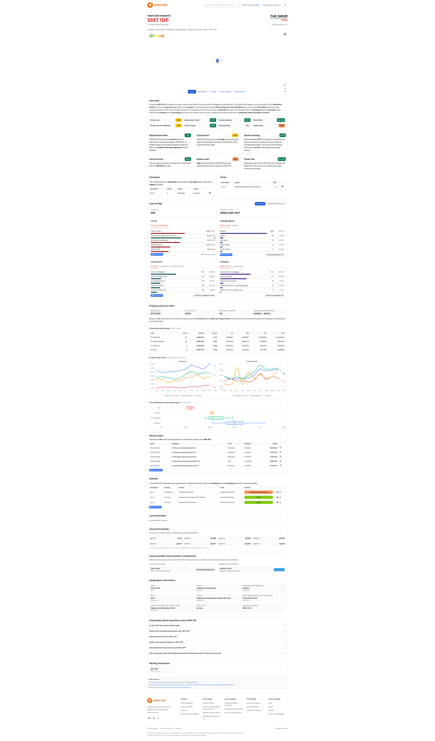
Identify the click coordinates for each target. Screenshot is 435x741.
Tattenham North (194, 29)
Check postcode (187, 703)
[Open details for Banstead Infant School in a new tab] (280, 502)
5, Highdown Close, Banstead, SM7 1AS (186, 461)
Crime (192, 92)
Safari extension (253, 707)
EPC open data (183, 685)
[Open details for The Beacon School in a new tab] (280, 492)
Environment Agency (200, 685)
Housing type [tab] (238, 266)
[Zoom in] (285, 85)
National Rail (230, 685)
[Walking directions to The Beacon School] (277, 492)
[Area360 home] (157, 5)
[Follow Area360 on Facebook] (149, 718)
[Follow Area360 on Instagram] (154, 718)
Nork (206, 29)
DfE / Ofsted (170, 685)
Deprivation (202, 92)
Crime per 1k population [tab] (159, 225)
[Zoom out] (285, 88)
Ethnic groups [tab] (225, 225)
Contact (271, 710)
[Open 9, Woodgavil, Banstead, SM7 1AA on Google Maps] (280, 452)
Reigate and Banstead (176, 29)
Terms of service (166, 728)
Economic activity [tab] (177, 266)
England (150, 29)
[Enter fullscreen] (285, 34)
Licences (178, 728)
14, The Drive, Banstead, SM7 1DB (183, 448)
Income (213, 92)
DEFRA (210, 685)
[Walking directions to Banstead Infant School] (277, 502)
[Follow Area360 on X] (158, 718)
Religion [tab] (235, 225)
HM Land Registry (154, 685)
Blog (270, 703)
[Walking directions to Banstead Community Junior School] (277, 497)
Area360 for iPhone (254, 710)
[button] (217, 61)
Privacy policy (152, 728)
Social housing (225, 92)
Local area (260, 204)
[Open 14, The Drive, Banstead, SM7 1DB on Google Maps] (280, 448)
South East (160, 29)
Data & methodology (276, 714)
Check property (187, 707)
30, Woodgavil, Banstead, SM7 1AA (184, 457)
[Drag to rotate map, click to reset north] (285, 91)
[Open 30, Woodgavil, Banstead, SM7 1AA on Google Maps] (280, 457)
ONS (176, 685)
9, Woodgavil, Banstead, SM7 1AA (184, 452)
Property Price (239, 92)
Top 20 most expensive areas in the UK (211, 708)
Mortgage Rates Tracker (234, 709)
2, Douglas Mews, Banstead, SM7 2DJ (185, 466)
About (270, 707)
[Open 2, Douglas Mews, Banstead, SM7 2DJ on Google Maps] (280, 466)
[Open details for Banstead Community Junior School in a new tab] (280, 497)
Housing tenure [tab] (225, 266)
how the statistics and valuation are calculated (175, 687)
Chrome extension (253, 703)
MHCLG (191, 685)
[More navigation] (285, 5)
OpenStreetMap (218, 685)
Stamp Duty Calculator (233, 713)
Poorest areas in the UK (211, 713)
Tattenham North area (276, 204)
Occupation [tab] (164, 266)
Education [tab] (154, 266)
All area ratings (208, 703)
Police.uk (163, 685)
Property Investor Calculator (231, 704)
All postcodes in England (190, 714)
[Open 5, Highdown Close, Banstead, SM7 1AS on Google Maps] (280, 461)
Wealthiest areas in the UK (211, 717)
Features (184, 710)
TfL (225, 685)
